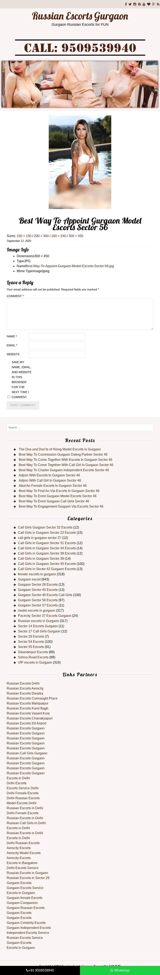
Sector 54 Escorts (31, 641)
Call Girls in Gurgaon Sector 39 (41, 558)
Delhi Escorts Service (23, 868)
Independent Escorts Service (28, 932)
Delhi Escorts (16, 783)
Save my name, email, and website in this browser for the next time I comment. (21, 379)
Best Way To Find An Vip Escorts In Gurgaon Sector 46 (59, 491)
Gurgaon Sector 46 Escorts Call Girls (45, 595)
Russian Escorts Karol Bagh (27, 708)
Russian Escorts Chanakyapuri (29, 718)
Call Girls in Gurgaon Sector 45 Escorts (47, 564)
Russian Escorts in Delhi (25, 808)
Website (13, 354)
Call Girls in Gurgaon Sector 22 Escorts (47, 532)
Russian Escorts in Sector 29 (28, 878)
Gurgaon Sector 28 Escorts (38, 584)
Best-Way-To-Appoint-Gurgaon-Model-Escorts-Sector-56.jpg (70, 266)
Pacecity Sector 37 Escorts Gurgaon (44, 615)
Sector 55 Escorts (31, 647)
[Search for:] (80, 427)
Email (12, 345)
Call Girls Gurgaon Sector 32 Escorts (45, 527)
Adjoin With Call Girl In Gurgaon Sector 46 (50, 480)
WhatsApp (121, 970)
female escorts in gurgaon (37, 574)
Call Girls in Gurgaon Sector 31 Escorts (47, 543)
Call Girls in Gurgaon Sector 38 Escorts (47, 553)
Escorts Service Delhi (23, 788)
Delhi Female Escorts (23, 793)
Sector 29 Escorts (31, 636)
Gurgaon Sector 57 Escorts (38, 605)
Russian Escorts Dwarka (25, 693)
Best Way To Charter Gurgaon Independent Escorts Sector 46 (64, 470)
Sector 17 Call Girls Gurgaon (39, 631)
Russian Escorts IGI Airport (26, 723)
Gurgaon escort (29, 579)
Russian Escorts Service (25, 937)
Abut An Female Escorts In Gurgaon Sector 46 (53, 485)
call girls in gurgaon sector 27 (39, 538)
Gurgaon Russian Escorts (26, 908)
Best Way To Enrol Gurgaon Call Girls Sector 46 (54, 501)
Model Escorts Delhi (21, 803)
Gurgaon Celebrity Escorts (26, 923)
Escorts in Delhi (18, 778)
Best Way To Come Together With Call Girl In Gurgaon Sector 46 (66, 465)
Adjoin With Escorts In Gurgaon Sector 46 (49, 475)
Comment (15, 296)
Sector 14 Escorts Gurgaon (38, 626)
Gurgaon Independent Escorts (29, 928)
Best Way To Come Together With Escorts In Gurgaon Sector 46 (65, 459)
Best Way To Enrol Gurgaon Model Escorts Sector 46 (57, 496)
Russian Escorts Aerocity (25, 688)
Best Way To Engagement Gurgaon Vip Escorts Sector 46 (61, 506)
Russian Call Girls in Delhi (26, 823)
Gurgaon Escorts (19, 883)
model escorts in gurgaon (36, 610)
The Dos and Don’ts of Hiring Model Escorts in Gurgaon (60, 449)
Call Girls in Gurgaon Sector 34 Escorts (47, 548)
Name (12, 336)
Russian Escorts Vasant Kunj (28, 713)
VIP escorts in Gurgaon (35, 662)
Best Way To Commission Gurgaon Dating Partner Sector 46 (63, 454)
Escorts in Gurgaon (21, 893)
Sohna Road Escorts (33, 657)
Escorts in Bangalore (22, 863)
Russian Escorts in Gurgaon (27, 873)
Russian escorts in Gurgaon (38, 621)
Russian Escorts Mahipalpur (27, 703)
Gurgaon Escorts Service (25, 888)
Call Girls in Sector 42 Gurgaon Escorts (47, 569)
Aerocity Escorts (19, 848)
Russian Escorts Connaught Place (32, 698)
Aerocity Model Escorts (24, 853)
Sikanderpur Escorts (33, 652)
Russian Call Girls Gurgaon (27, 753)
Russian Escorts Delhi (23, 683)
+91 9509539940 (41, 970)
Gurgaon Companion (22, 903)
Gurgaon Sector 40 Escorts (38, 589)
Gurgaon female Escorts (24, 898)
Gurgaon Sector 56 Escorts (38, 600)
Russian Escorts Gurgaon (80, 16)
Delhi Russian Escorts (23, 798)
